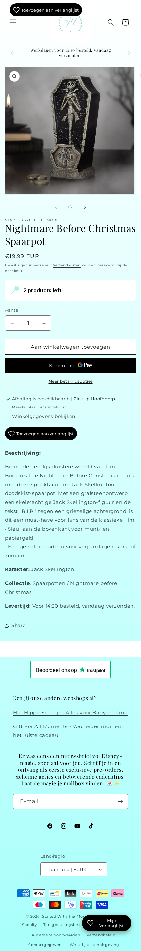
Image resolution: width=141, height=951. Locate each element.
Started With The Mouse (66, 916)
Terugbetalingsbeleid (64, 924)
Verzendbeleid (101, 935)
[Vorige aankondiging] (12, 53)
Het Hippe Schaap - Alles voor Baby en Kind (70, 712)
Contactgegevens (46, 944)
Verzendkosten (67, 265)
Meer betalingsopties (71, 381)
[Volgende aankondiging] (129, 53)
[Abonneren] (120, 801)
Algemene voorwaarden (56, 935)
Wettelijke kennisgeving (94, 944)
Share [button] (18, 625)
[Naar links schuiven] (56, 207)
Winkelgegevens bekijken (43, 416)
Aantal (12, 310)
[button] (13, 22)
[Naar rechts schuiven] (85, 207)
